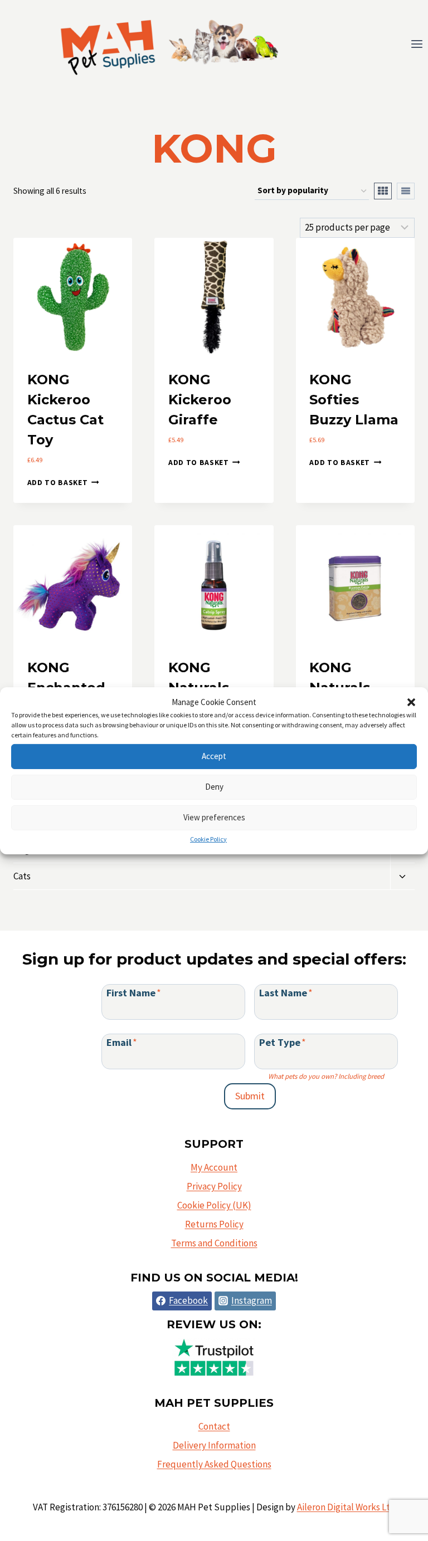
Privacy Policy (214, 1186)
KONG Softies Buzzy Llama (353, 399)
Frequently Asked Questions (214, 1464)
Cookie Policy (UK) (214, 1205)
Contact (214, 1426)
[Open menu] (416, 44)
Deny (214, 786)
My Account (214, 1167)
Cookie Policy (208, 838)
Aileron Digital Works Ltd (346, 1507)
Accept (214, 756)
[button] (411, 701)
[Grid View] (383, 191)
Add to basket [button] (57, 482)
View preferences (214, 817)
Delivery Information (214, 1445)
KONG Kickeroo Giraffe (199, 399)
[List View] (406, 191)
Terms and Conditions (214, 1243)
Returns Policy (214, 1224)
